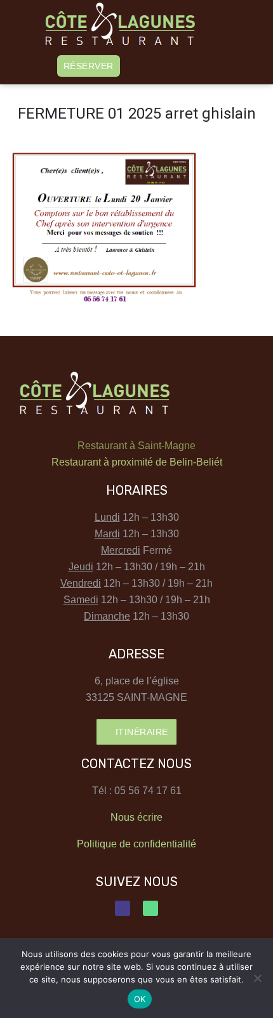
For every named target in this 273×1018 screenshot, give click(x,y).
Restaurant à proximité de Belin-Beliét (136, 462)
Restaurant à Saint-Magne (136, 445)
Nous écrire (136, 817)
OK (140, 999)
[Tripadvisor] (150, 908)
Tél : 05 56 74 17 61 (137, 790)
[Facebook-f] (122, 908)
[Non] (257, 978)
